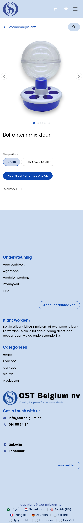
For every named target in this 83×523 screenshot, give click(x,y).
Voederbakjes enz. (22, 27)
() (38, 162)
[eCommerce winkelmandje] (55, 9)
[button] (74, 27)
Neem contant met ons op (28, 175)
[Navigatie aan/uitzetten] (75, 9)
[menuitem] (13, 509)
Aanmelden (66, 465)
